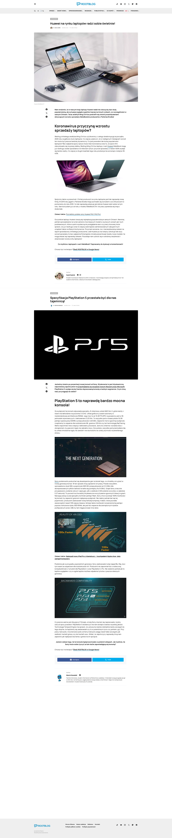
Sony (56, 481)
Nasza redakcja (81, 824)
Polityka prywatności (88, 827)
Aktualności (54, 19)
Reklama (90, 824)
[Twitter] (128, 4)
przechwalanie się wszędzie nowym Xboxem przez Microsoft (101, 387)
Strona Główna (70, 824)
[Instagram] (124, 4)
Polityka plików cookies (72, 827)
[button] (35, 4)
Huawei (110, 146)
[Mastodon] (132, 4)
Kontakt (97, 824)
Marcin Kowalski (71, 675)
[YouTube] (121, 4)
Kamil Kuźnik (70, 275)
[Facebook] (136, 4)
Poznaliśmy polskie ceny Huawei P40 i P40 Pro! (83, 214)
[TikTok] (117, 4)
